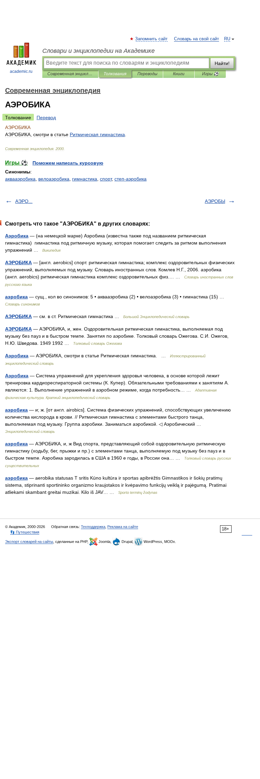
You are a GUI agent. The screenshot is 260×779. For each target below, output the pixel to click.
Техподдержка (93, 527)
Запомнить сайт (152, 39)
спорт (106, 179)
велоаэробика (53, 179)
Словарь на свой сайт (196, 39)
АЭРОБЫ (215, 201)
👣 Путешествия (24, 532)
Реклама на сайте (122, 527)
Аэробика (16, 235)
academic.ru (21, 71)
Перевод (46, 117)
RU (227, 39)
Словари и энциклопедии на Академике (98, 50)
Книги (179, 73)
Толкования (115, 73)
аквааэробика (20, 179)
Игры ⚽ (210, 73)
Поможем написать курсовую (67, 163)
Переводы (147, 73)
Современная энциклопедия (70, 73)
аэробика (16, 296)
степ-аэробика (130, 179)
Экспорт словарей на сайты (29, 542)
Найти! (222, 63)
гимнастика (84, 179)
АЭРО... (23, 201)
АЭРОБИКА (18, 262)
